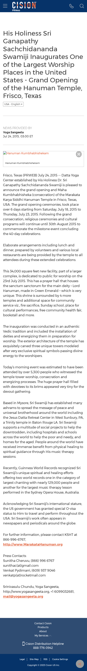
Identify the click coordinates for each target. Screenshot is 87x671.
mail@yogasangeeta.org (23, 596)
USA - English (12, 104)
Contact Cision (43, 623)
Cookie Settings (60, 659)
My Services (42, 635)
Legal (22, 659)
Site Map (34, 659)
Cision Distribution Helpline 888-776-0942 (44, 646)
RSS (45, 659)
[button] (71, 6)
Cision (49, 665)
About (43, 631)
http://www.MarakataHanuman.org (33, 544)
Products (43, 627)
